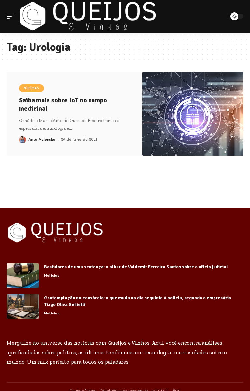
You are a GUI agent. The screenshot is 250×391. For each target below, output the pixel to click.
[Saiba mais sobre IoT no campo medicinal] (192, 114)
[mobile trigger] (12, 16)
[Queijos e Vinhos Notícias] (88, 16)
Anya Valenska (41, 140)
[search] (221, 16)
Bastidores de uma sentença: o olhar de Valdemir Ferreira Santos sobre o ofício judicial (136, 267)
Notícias (31, 88)
